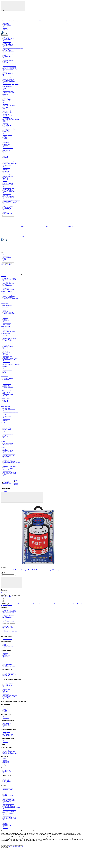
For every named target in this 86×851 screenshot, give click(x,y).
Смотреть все (4, 491)
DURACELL (6, 107)
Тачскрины (5, 824)
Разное (4, 151)
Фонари (5, 212)
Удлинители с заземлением (9, 211)
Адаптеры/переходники (8, 188)
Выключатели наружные (9, 192)
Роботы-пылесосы (7, 86)
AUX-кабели (6, 117)
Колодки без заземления (8, 196)
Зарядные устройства (8, 73)
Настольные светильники (9, 198)
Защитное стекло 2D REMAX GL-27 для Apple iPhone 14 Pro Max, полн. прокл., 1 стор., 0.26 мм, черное (31, 570)
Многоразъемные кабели (9, 129)
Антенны (5, 828)
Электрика (5, 63)
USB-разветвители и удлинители (10, 127)
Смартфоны (6, 142)
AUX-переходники (7, 118)
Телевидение (6, 57)
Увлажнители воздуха (8, 184)
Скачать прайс (74, 20)
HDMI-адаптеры (7, 165)
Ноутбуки (5, 156)
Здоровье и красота (7, 43)
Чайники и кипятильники (9, 92)
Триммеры (5, 94)
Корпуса (5, 826)
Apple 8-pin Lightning (8, 115)
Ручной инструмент (7, 154)
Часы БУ (5, 181)
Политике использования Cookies (15, 846)
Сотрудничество (7, 25)
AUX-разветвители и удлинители (11, 119)
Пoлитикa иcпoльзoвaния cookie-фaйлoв (63, 603)
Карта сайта (76, 603)
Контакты (5, 29)
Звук (4, 74)
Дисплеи (5, 823)
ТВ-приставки (6, 168)
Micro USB (5, 123)
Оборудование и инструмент (9, 52)
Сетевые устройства (7, 56)
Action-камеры (6, 171)
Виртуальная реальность (8, 102)
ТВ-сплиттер (6, 169)
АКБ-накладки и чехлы (8, 108)
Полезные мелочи (7, 162)
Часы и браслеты (7, 61)
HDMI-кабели (6, 121)
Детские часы (6, 177)
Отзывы (5, 28)
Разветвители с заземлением (9, 202)
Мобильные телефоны (8, 140)
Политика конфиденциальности (25, 603)
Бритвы (5, 95)
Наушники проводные (8, 82)
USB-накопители (7, 144)
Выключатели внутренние (9, 191)
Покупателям (6, 24)
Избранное (70, 226)
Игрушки (5, 104)
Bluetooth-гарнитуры (8, 80)
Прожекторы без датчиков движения (11, 200)
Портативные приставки (9, 105)
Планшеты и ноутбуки (8, 54)
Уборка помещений (7, 40)
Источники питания (7, 45)
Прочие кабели (6, 131)
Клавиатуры (6, 133)
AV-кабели (5, 120)
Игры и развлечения (8, 44)
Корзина (23, 236)
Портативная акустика (8, 76)
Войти (46, 226)
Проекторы (5, 89)
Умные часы (6, 178)
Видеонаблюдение (7, 172)
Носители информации (8, 51)
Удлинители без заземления (9, 209)
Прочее (5, 55)
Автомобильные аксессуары (9, 66)
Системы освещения (8, 91)
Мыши (4, 136)
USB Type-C (6, 126)
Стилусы (5, 138)
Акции (22, 226)
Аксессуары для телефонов (9, 67)
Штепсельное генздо (8, 213)
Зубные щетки (6, 96)
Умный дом (6, 59)
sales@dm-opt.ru (67, 20)
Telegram (41, 20)
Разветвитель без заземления (9, 203)
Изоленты (5, 195)
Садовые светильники (8, 206)
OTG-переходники (7, 125)
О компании (6, 23)
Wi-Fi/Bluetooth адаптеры (9, 160)
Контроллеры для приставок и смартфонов (13, 48)
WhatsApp (16, 20)
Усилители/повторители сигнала (10, 163)
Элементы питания (7, 112)
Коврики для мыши (7, 135)
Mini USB (5, 124)
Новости (5, 26)
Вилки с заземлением (8, 190)
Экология (5, 62)
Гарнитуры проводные (8, 79)
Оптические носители (8, 148)
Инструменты (6, 150)
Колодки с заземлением (8, 197)
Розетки (5, 186)
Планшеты (5, 157)
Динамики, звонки (7, 825)
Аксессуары (6, 37)
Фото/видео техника (8, 60)
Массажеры (6, 98)
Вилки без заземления (8, 189)
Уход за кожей (6, 100)
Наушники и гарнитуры (8, 38)
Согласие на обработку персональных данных (43, 603)
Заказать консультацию (6, 264)
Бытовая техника (7, 42)
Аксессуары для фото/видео (9, 68)
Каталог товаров (4, 34)
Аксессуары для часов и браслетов (11, 69)
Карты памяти (6, 146)
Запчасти (5, 72)
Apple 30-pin (6, 114)
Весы (4, 88)
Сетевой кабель (6, 207)
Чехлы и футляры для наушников (10, 84)
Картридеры (6, 145)
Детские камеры (7, 173)
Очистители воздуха (8, 183)
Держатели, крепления (8, 70)
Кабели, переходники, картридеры (11, 46)
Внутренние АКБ (7, 111)
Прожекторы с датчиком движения (11, 201)
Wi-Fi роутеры (6, 159)
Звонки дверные (7, 194)
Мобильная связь (7, 50)
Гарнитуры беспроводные (9, 81)
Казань (2, 10)
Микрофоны (6, 75)
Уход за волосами (7, 99)
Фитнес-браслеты (7, 179)
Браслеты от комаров (8, 176)
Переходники (6, 130)
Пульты (5, 166)
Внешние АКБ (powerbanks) (9, 109)
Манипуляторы (6, 49)
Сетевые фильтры (7, 208)
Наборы (5, 137)
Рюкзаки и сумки (7, 39)
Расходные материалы (8, 152)
